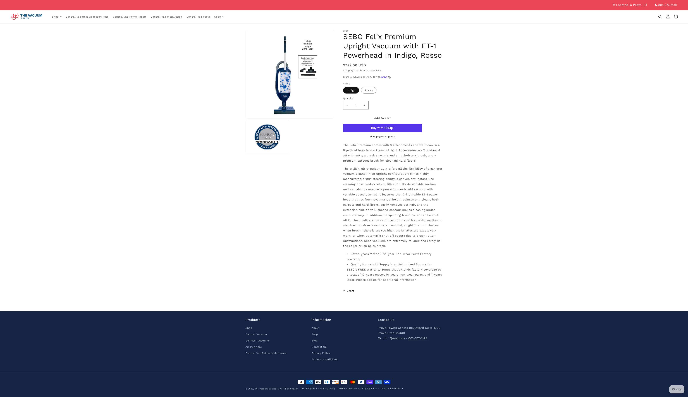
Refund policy (309, 388)
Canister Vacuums (257, 340)
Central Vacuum (256, 334)
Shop (248, 327)
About (315, 327)
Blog (314, 340)
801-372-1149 (667, 5)
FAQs (315, 334)
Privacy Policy (321, 353)
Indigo (351, 90)
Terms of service (348, 388)
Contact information (392, 388)
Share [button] (350, 290)
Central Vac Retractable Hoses (265, 353)
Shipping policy (368, 388)
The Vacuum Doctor (266, 389)
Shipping (348, 70)
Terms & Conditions (324, 359)
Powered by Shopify (287, 389)
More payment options (382, 136)
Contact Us (319, 346)
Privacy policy (327, 388)
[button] (56, 16)
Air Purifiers (253, 346)
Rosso (369, 90)
